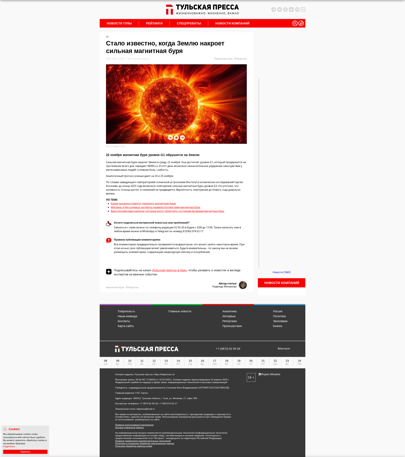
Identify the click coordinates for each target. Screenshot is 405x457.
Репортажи (229, 321)
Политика (279, 316)
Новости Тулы (119, 23)
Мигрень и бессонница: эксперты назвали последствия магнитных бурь (155, 207)
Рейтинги (154, 23)
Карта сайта (126, 326)
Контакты (124, 321)
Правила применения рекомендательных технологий (143, 441)
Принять (25, 451)
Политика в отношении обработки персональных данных (144, 443)
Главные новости (179, 311)
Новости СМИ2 (282, 272)
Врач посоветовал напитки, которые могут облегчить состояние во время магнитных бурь (167, 211)
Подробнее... (10, 446)
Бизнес (277, 326)
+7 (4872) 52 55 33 (228, 348)
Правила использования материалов (134, 425)
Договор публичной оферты (129, 427)
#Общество (240, 58)
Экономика (280, 321)
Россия (277, 311)
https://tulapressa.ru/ (164, 374)
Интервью (229, 316)
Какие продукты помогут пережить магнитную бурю (143, 203)
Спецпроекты (189, 23)
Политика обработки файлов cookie (133, 446)
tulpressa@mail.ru (146, 409)
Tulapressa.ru (126, 311)
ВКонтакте (284, 348)
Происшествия (232, 326)
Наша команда (127, 316)
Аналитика (229, 311)
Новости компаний (232, 23)
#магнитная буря (223, 58)
